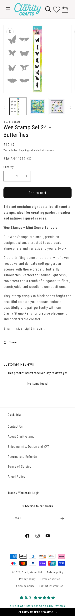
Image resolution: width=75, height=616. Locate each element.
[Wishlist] (56, 9)
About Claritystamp (21, 436)
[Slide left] (4, 107)
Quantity (8, 167)
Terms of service (50, 579)
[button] (37, 612)
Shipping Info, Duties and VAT (28, 446)
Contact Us (15, 426)
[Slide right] (71, 107)
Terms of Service (20, 466)
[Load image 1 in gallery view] (18, 106)
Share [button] (13, 342)
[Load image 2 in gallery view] (37, 106)
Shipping (24, 150)
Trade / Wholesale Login (23, 493)
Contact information (51, 586)
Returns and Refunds (22, 457)
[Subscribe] (62, 518)
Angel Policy (16, 476)
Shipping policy (25, 586)
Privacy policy (27, 579)
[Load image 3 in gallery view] (56, 106)
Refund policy (55, 572)
